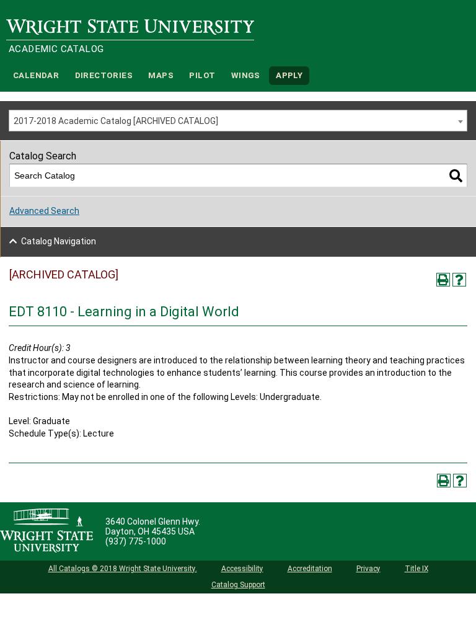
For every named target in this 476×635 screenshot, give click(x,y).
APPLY (289, 75)
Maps (161, 75)
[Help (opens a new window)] (459, 279)
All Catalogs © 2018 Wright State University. (122, 568)
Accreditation (310, 568)
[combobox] (238, 120)
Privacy (368, 568)
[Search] (455, 176)
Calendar (36, 75)
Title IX (416, 568)
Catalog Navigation (58, 241)
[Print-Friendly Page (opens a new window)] (443, 279)
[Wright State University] (46, 531)
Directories (104, 75)
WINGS (245, 75)
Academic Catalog (56, 49)
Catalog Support (238, 584)
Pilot (202, 75)
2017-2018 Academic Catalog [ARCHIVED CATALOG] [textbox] (116, 121)
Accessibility (242, 568)
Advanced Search (44, 211)
